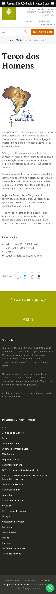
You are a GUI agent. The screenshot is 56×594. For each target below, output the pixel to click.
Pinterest (32, 276)
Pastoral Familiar (11, 489)
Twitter (25, 276)
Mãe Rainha (8, 454)
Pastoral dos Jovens (12, 464)
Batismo (6, 542)
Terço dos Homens (11, 553)
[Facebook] (41, 24)
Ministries (21, 40)
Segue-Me (7, 495)
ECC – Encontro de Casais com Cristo (20, 470)
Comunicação (9, 532)
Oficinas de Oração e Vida (15, 448)
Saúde (5, 427)
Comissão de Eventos (13, 432)
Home (11, 40)
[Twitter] (44, 24)
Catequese (7, 527)
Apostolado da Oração (13, 521)
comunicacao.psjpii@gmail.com (40, 21)
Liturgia (6, 516)
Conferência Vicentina (13, 548)
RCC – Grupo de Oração (14, 511)
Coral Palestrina (10, 443)
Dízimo (5, 438)
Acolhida (6, 505)
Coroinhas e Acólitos (12, 484)
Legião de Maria (10, 459)
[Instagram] (54, 24)
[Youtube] (51, 24)
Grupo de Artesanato (13, 500)
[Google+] (47, 24)
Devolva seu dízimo (42, 32)
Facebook (18, 276)
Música (6, 537)
